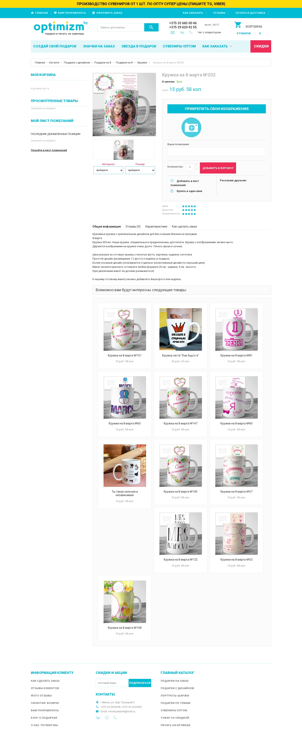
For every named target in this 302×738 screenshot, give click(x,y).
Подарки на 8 (103, 62)
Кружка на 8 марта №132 (180, 559)
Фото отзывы (41, 695)
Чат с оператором (209, 32)
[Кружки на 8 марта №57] (236, 465)
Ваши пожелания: (178, 144)
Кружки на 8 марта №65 (125, 423)
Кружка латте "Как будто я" (180, 355)
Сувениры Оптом (174, 710)
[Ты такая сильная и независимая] (124, 465)
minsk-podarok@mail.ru (121, 711)
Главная (41, 12)
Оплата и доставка (250, 12)
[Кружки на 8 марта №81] (236, 329)
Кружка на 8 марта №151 (125, 355)
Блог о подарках (44, 717)
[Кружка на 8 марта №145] (180, 465)
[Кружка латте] (180, 329)
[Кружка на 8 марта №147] (180, 397)
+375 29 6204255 (132, 707)
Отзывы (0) (133, 226)
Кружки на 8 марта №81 (236, 355)
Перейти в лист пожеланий (49, 150)
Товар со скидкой (175, 717)
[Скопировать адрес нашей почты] (173, 32)
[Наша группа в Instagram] (106, 717)
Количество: (175, 166)
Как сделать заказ (184, 226)
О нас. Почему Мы (44, 725)
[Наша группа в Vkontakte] (98, 717)
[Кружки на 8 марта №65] (124, 397)
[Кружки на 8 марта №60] (236, 397)
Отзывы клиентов (45, 688)
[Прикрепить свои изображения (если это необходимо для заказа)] (191, 127)
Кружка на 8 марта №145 (180, 491)
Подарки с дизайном (77, 62)
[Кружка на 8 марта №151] (124, 329)
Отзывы (219, 12)
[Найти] (151, 27)
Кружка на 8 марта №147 (180, 423)
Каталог (54, 62)
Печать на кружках (175, 725)
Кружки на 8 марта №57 (236, 491)
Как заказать (193, 12)
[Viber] (115, 717)
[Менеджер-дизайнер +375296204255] (191, 32)
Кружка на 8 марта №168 (125, 627)
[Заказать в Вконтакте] (182, 32)
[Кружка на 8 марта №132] (180, 533)
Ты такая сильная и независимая (125, 493)
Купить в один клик (189, 191)
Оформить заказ (109, 12)
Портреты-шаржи (175, 695)
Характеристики (156, 226)
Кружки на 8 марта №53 (236, 559)
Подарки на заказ (175, 680)
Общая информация (106, 226)
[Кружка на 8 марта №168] (124, 602)
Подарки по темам (175, 703)
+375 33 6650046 (111, 707)
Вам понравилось (72, 12)
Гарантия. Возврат (45, 703)
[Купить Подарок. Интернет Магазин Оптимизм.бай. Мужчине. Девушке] (61, 28)
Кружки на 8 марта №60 (236, 423)
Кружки (142, 62)
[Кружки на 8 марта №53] (236, 533)
